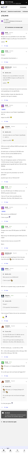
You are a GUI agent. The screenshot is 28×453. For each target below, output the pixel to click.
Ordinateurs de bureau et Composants (13, 21)
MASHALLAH (8, 67)
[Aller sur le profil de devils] (2, 21)
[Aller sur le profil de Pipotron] (2, 296)
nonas (6, 51)
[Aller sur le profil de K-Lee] (2, 187)
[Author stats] (26, 33)
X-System (7, 126)
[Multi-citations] (2, 46)
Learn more (3, 2)
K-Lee (6, 186)
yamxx (6, 268)
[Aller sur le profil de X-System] (2, 127)
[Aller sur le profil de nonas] (2, 51)
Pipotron (7, 295)
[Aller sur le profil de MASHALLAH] (2, 67)
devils (7, 19)
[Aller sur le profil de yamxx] (2, 269)
